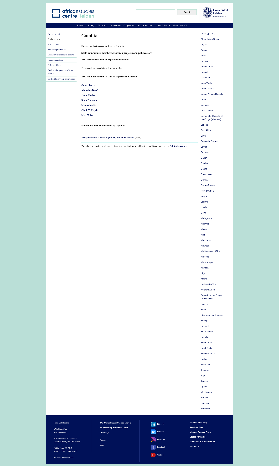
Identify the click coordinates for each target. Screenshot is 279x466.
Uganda (204, 387)
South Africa (206, 343)
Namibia (204, 268)
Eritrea (204, 147)
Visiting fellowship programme (61, 79)
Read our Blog (196, 427)
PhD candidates (54, 65)
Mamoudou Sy (88, 105)
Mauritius (205, 246)
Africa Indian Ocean (210, 39)
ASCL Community (145, 25)
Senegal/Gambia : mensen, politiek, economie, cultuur (107, 137)
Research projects (55, 60)
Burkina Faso (207, 66)
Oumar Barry (88, 85)
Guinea (204, 180)
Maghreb (205, 224)
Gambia (204, 163)
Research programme (57, 49)
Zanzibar (205, 403)
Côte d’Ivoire (207, 110)
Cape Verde (206, 83)
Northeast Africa (208, 284)
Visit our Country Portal (200, 432)
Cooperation (129, 25)
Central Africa (207, 88)
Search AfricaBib (198, 437)
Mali (203, 235)
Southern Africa (208, 354)
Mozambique (207, 262)
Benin (203, 55)
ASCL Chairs (53, 44)
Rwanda (204, 304)
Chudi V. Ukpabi (89, 110)
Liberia (204, 207)
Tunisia (204, 381)
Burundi (204, 72)
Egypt (203, 136)
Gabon (204, 158)
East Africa (206, 130)
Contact (103, 440)
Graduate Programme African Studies (60, 72)
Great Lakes (206, 174)
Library (91, 25)
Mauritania (206, 240)
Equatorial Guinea (209, 141)
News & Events (163, 25)
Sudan (204, 359)
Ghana (204, 169)
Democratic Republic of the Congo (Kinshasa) (212, 118)
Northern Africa (208, 290)
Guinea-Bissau (208, 185)
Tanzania (205, 370)
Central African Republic (212, 94)
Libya (203, 213)
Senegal (204, 321)
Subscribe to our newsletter (202, 442)
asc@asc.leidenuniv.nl (63, 457)
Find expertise (54, 39)
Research (81, 25)
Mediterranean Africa (210, 251)
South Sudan (207, 348)
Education (102, 25)
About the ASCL (180, 25)
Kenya (204, 196)
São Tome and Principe (212, 315)
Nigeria (204, 279)
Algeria (204, 44)
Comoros (205, 105)
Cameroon (205, 77)
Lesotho (204, 202)
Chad (203, 99)
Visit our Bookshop (198, 423)
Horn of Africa (207, 191)
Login (102, 445)
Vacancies (194, 446)
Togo (203, 376)
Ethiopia (204, 152)
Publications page (178, 146)
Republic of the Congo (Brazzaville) (211, 297)
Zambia (204, 397)
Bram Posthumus (89, 100)
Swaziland (205, 365)
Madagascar (206, 218)
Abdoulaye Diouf (89, 90)
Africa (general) (208, 33)
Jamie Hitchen (88, 95)
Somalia (204, 337)
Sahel (203, 310)
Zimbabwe (205, 408)
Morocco (205, 257)
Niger (203, 273)
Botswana (205, 61)
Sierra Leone (207, 332)
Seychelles (206, 326)
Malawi (204, 229)
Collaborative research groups (61, 55)
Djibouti (204, 125)
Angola (204, 50)
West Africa (206, 392)
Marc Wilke (87, 115)
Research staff (54, 34)
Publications (115, 25)
